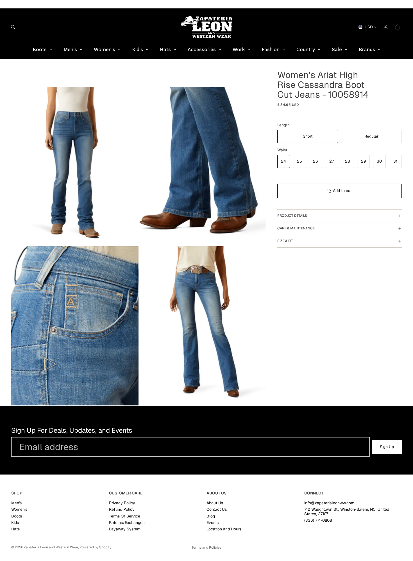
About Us (214, 502)
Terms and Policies (206, 547)
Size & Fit (285, 241)
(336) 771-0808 (318, 520)
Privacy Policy (122, 502)
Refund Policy (122, 509)
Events (212, 522)
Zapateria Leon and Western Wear (51, 547)
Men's (16, 502)
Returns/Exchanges (126, 522)
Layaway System (124, 529)
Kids (15, 522)
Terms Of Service (124, 516)
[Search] (13, 27)
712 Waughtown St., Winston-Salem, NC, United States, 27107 (346, 511)
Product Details (292, 216)
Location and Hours (223, 529)
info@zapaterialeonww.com (329, 502)
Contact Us (216, 509)
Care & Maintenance (296, 228)
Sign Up (387, 446)
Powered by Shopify (95, 547)
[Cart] (398, 27)
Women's (19, 509)
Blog (210, 516)
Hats (15, 529)
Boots (16, 516)
